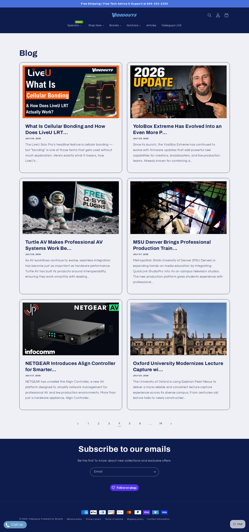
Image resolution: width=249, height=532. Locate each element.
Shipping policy (135, 519)
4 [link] (119, 423)
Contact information (158, 519)
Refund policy (74, 519)
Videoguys (34, 519)
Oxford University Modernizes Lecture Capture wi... (178, 366)
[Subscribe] (154, 471)
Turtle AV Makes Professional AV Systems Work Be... (64, 245)
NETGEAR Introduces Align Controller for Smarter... (70, 366)
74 (160, 423)
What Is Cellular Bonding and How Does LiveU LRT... (65, 129)
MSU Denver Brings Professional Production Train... (172, 245)
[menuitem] (75, 26)
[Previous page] (78, 423)
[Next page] (171, 423)
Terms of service (114, 519)
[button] (209, 15)
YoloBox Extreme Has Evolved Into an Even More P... (177, 129)
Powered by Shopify (52, 519)
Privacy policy (93, 519)
